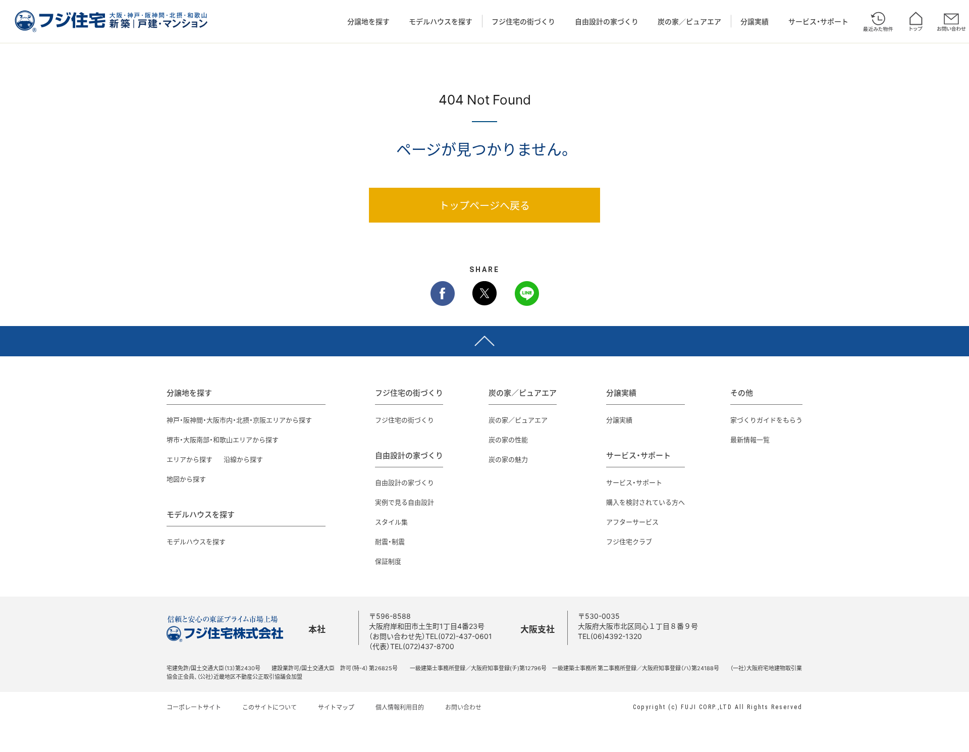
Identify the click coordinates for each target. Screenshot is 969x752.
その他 (741, 392)
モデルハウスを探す (440, 21)
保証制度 (388, 561)
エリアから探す (189, 459)
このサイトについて (269, 707)
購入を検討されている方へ (645, 502)
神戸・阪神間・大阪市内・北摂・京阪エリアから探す (239, 419)
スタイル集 (391, 521)
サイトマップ (336, 707)
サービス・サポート (818, 21)
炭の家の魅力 (508, 459)
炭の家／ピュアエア (689, 21)
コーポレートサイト (194, 707)
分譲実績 (754, 21)
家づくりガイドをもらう (766, 419)
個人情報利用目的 (399, 707)
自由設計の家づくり (606, 21)
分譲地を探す (368, 21)
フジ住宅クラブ (629, 541)
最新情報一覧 (750, 439)
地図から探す (186, 479)
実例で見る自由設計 (404, 502)
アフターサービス (632, 521)
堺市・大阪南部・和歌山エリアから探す (223, 439)
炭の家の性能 (508, 439)
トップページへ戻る (484, 205)
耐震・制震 (390, 541)
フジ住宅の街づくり (523, 21)
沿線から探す (243, 459)
